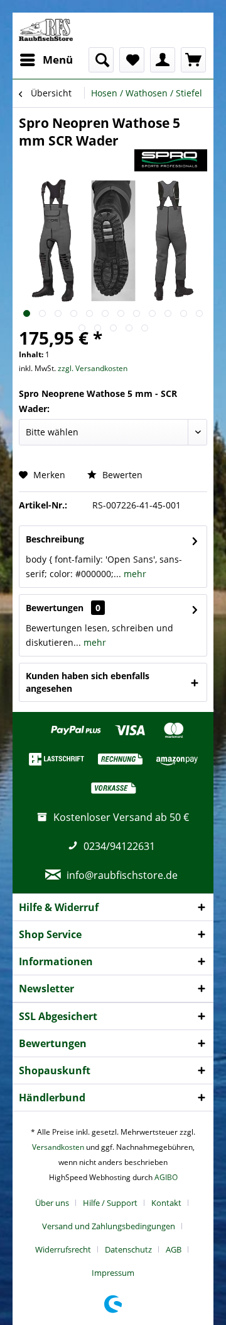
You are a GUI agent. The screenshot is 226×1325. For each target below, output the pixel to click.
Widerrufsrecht (63, 1249)
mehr (133, 574)
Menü (58, 59)
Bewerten (121, 475)
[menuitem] (46, 59)
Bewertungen (54, 608)
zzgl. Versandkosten (92, 368)
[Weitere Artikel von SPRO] (170, 160)
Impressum (113, 1272)
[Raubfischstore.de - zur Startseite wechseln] (46, 30)
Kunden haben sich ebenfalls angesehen (87, 682)
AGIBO (166, 1177)
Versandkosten (58, 1147)
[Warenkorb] (193, 59)
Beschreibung (55, 539)
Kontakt (166, 1202)
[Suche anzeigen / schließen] (101, 59)
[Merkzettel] (131, 59)
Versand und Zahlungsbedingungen (108, 1226)
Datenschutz (128, 1249)
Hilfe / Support (110, 1202)
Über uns (52, 1202)
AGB (173, 1249)
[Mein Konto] (162, 59)
